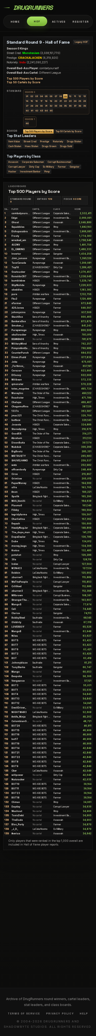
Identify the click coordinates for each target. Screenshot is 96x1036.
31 (46, 106)
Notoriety (58, 141)
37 (75, 106)
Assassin (13, 162)
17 (41, 101)
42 (36, 110)
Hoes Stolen (31, 146)
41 (32, 110)
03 (36, 96)
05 (46, 96)
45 (51, 110)
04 (41, 96)
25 (79, 101)
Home (15, 21)
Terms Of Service (24, 1013)
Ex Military (48, 166)
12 (80, 96)
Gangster (74, 166)
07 (56, 96)
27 (27, 106)
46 (27, 123)
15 (32, 101)
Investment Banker (30, 171)
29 (36, 106)
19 (51, 101)
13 (84, 96)
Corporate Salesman (33, 162)
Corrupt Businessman (59, 162)
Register (81, 21)
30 (41, 106)
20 (55, 101)
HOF (37, 21)
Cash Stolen (14, 146)
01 (27, 96)
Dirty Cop (34, 166)
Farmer (62, 166)
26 (84, 101)
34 (60, 106)
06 (51, 96)
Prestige (44, 141)
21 (60, 101)
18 (46, 101)
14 (27, 101)
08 (60, 96)
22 (65, 101)
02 (31, 96)
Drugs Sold (66, 146)
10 (70, 96)
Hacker (12, 171)
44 (46, 110)
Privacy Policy (60, 1013)
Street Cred (29, 141)
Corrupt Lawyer (16, 166)
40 (27, 110)
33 (55, 106)
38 (79, 106)
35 (65, 106)
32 (51, 106)
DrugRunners (33, 8)
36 (70, 106)
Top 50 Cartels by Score (23, 82)
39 (84, 106)
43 (41, 110)
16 (36, 101)
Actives (59, 21)
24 (75, 101)
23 (70, 101)
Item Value (14, 141)
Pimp (47, 171)
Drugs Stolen (74, 141)
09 (65, 96)
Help (84, 1013)
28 (31, 106)
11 (75, 96)
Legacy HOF (81, 42)
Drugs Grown (49, 146)
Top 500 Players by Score (25, 78)
